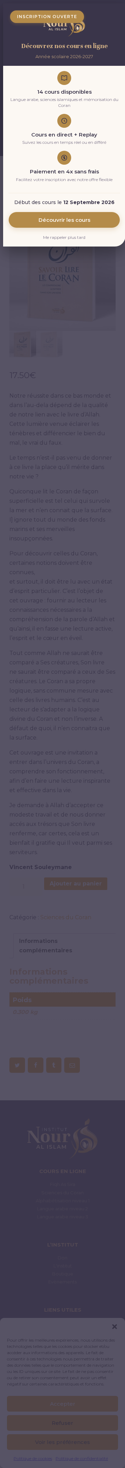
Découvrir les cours (64, 220)
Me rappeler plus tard (64, 237)
